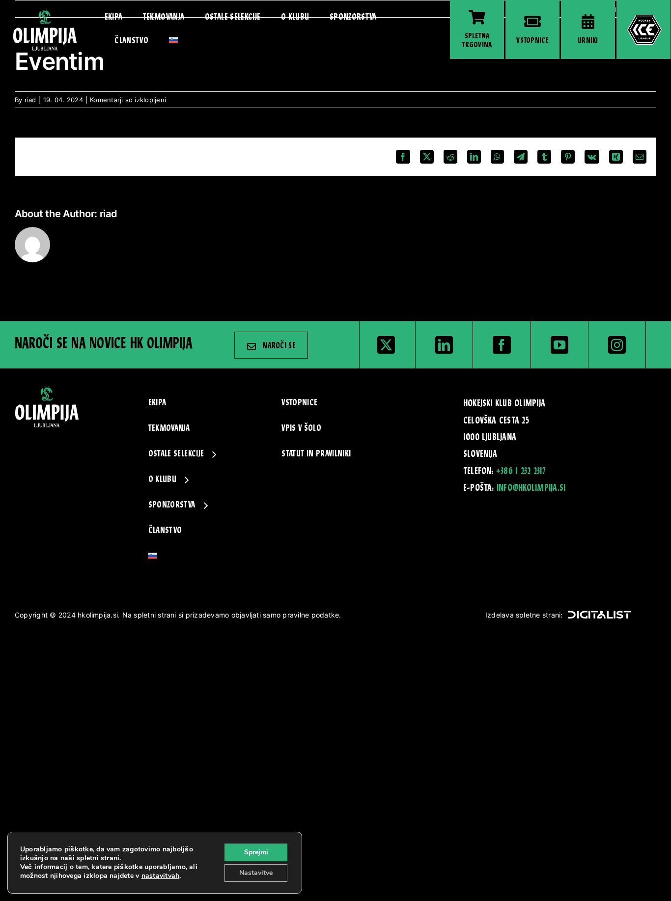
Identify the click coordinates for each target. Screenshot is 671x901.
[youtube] (559, 345)
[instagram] (617, 345)
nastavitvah (160, 876)
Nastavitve (256, 872)
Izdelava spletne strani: (524, 615)
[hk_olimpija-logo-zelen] (45, 13)
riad (30, 100)
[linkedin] (444, 345)
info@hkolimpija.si (531, 488)
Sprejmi (256, 852)
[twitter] (386, 345)
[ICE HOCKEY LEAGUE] (643, 29)
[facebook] (501, 345)
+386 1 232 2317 (521, 471)
